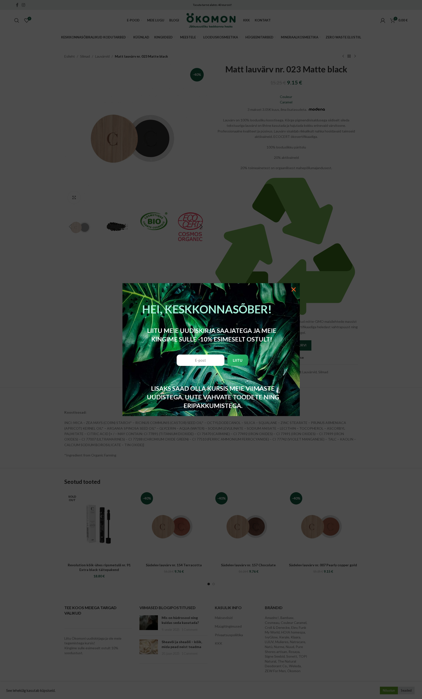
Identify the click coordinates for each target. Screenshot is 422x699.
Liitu (238, 360)
